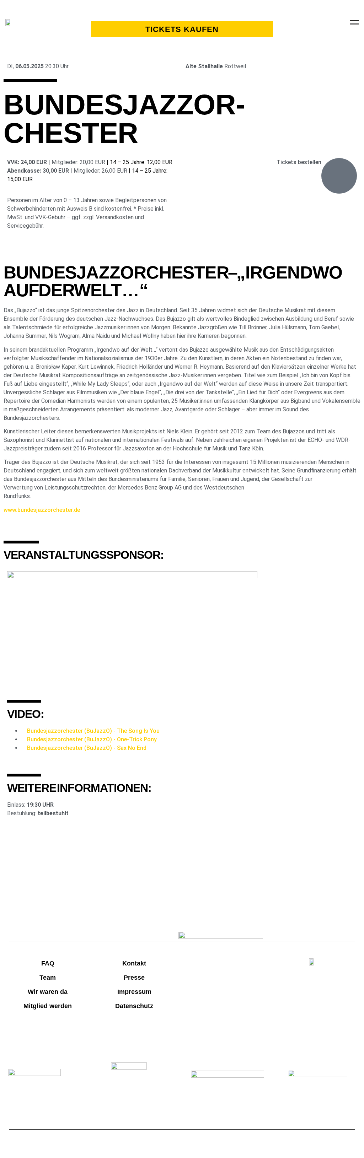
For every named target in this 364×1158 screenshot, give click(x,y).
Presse (134, 977)
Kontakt (134, 963)
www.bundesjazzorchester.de (42, 510)
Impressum (134, 991)
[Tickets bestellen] (339, 176)
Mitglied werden (47, 1006)
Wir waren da (48, 991)
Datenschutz (134, 1006)
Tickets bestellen (299, 162)
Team (47, 977)
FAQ (47, 963)
